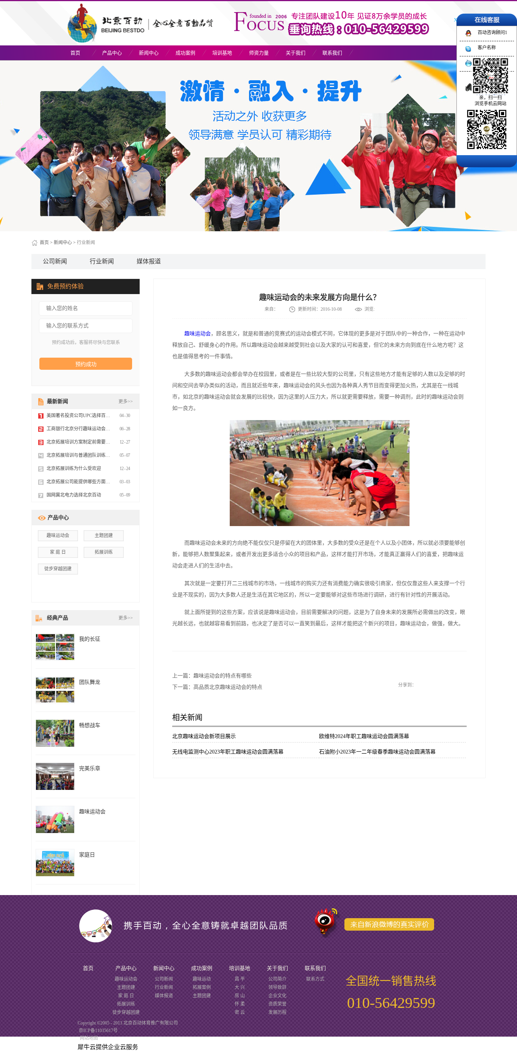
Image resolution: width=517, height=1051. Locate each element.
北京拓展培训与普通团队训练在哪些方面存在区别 (96, 455)
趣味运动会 (197, 333)
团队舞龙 (89, 682)
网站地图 (88, 1038)
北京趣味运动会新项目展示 (204, 736)
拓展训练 (104, 552)
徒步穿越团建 (58, 568)
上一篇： (212, 676)
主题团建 (104, 535)
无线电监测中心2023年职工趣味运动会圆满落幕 (227, 752)
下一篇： (217, 687)
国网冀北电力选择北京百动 (74, 495)
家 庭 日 (58, 552)
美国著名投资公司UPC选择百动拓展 (83, 415)
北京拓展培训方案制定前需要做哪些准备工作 (92, 442)
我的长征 (89, 639)
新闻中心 (63, 242)
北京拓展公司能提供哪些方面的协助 (83, 481)
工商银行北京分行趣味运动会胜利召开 (85, 428)
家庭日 (87, 855)
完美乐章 (89, 768)
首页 (75, 53)
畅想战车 (89, 725)
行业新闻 (86, 242)
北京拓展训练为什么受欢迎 (74, 468)
